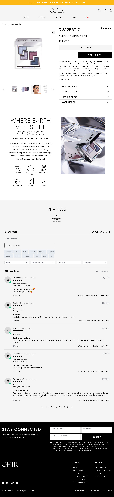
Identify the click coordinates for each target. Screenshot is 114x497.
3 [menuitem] (51, 407)
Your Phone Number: (60, 436)
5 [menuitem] (56, 407)
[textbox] (109, 272)
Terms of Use (94, 491)
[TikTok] (12, 483)
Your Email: (87, 428)
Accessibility (107, 491)
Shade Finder (101, 476)
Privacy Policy (87, 450)
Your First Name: (58, 428)
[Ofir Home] (10, 464)
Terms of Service (80, 476)
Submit (97, 437)
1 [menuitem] (46, 407)
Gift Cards (78, 473)
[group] (14, 89)
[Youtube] (17, 483)
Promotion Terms (103, 470)
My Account (78, 470)
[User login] (105, 10)
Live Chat (99, 473)
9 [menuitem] (67, 407)
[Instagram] (7, 483)
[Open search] (99, 10)
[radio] (8, 252)
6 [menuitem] (59, 407)
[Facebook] (3, 483)
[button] (51, 256)
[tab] (100, 232)
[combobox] (16, 262)
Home (4, 24)
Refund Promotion (81, 483)
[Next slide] (53, 89)
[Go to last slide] (4, 89)
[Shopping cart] (111, 10)
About (75, 467)
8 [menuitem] (64, 407)
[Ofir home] (57, 10)
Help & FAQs (100, 467)
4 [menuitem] (54, 407)
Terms (79, 450)
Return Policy (79, 479)
